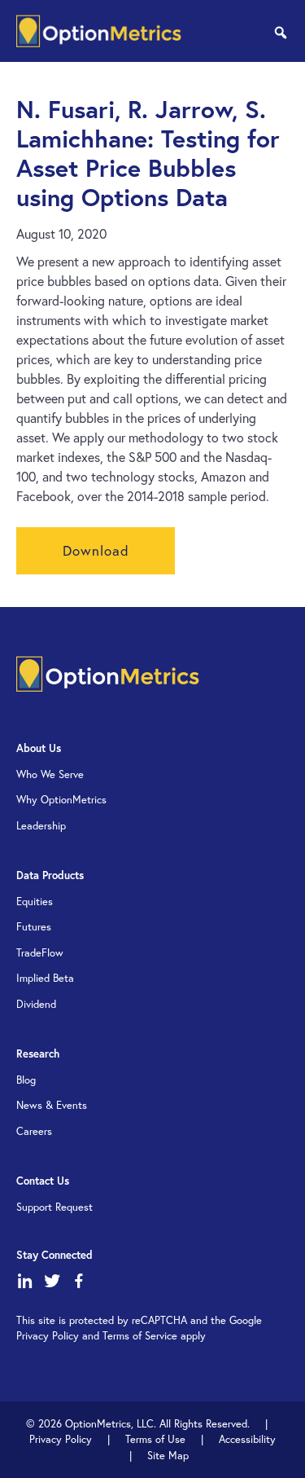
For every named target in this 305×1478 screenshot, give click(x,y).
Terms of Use (155, 1439)
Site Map (168, 1456)
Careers (34, 1131)
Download (96, 550)
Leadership (41, 826)
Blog (26, 1080)
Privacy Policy (60, 1439)
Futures (33, 927)
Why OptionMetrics (61, 800)
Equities (34, 901)
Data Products (50, 875)
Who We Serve (50, 774)
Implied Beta (45, 978)
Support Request (54, 1207)
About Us (38, 748)
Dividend (36, 1004)
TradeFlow (39, 953)
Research (37, 1054)
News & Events (51, 1105)
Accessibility (247, 1439)
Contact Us (42, 1181)
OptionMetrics (98, 31)
